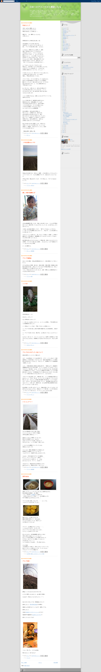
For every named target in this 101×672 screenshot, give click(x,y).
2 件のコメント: (37, 392)
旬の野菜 (28, 553)
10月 (64, 103)
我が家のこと (65, 30)
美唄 (64, 42)
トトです (25, 283)
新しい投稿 (24, 662)
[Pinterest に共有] (47, 133)
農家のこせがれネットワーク (36, 553)
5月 (64, 110)
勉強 (31, 276)
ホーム (40, 662)
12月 (64, 100)
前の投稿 (56, 662)
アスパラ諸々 (26, 561)
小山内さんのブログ (36, 614)
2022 (63, 82)
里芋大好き (26, 476)
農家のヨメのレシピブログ (68, 67)
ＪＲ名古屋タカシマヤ (29, 142)
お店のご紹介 (65, 48)
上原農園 (33, 494)
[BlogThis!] (42, 133)
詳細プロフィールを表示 (66, 149)
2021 (63, 83)
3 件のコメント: (37, 467)
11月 (64, 102)
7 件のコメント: (37, 133)
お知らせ (32, 185)
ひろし (71, 139)
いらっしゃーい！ (28, 401)
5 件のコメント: (37, 248)
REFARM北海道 (33, 604)
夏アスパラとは (66, 45)
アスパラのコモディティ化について (33, 352)
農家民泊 (64, 49)
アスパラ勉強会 (27, 258)
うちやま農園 (65, 65)
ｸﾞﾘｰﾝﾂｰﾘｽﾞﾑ (65, 46)
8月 (64, 106)
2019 (63, 86)
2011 (63, 97)
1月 (64, 129)
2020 (63, 84)
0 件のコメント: (37, 183)
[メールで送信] (41, 133)
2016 (63, 90)
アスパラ (28, 185)
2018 (63, 87)
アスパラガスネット (67, 68)
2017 (63, 89)
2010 (63, 99)
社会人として (26, 25)
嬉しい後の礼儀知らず (29, 192)
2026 (63, 76)
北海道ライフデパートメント (32, 612)
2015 (63, 92)
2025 (63, 77)
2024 (63, 79)
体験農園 (32, 469)
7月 (64, 107)
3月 (64, 126)
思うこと (28, 135)
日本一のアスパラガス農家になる (45, 7)
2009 (63, 130)
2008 (63, 132)
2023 (63, 80)
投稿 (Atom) (27, 665)
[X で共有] (44, 133)
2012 (63, 96)
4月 (64, 125)
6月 (64, 109)
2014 (63, 93)
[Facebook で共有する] (45, 133)
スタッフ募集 (65, 44)
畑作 (64, 41)
